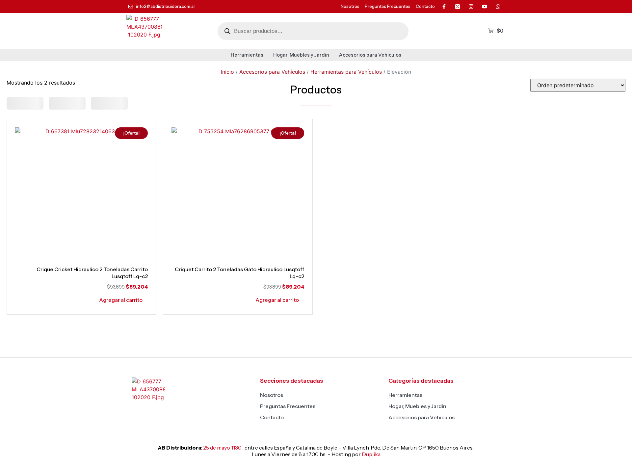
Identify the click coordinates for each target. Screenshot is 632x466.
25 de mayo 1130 (222, 447)
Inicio (227, 71)
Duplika (371, 454)
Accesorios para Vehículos (272, 71)
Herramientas (247, 55)
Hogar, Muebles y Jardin (301, 55)
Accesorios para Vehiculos (370, 55)
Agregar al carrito (121, 300)
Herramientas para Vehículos (346, 71)
